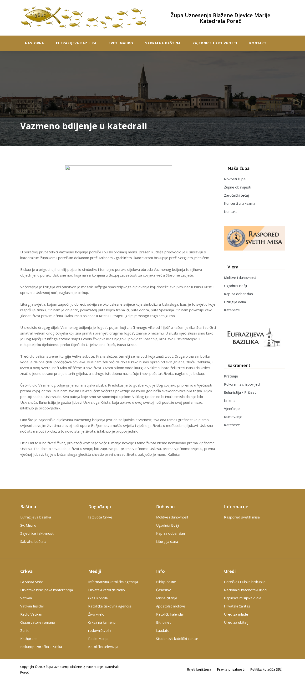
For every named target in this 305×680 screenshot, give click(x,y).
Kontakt (257, 43)
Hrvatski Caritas (237, 606)
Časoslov (163, 589)
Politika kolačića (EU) (266, 670)
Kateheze (232, 310)
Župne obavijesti (237, 187)
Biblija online (166, 581)
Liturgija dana (235, 301)
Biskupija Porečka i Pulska (41, 646)
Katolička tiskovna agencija (110, 606)
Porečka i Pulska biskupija (244, 581)
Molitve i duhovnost (240, 277)
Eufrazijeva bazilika (76, 43)
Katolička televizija (103, 646)
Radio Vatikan (31, 614)
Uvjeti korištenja (199, 670)
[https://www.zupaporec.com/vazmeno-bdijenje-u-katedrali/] (118, 205)
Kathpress (28, 638)
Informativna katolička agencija (113, 581)
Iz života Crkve (100, 517)
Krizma (229, 400)
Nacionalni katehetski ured (245, 589)
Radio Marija (98, 638)
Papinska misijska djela (242, 598)
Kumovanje (233, 416)
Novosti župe (235, 179)
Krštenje (231, 376)
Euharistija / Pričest (240, 392)
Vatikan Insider (32, 606)
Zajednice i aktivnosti (215, 43)
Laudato (162, 630)
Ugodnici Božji (235, 285)
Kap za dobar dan (238, 293)
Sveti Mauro (120, 43)
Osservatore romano (37, 622)
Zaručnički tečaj (236, 195)
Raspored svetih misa (242, 517)
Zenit (24, 630)
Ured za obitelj (236, 622)
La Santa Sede (31, 581)
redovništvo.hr (100, 630)
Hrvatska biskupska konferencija (46, 589)
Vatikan (26, 598)
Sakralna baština (163, 43)
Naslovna (34, 43)
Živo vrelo (96, 614)
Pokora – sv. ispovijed (242, 384)
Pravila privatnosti (230, 670)
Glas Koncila (98, 598)
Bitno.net (163, 622)
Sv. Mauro (28, 525)
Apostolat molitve (170, 606)
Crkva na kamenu (102, 622)
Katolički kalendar (170, 614)
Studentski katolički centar (177, 638)
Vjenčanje (232, 408)
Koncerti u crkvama (239, 203)
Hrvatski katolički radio (106, 589)
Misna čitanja (166, 598)
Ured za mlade (236, 614)
